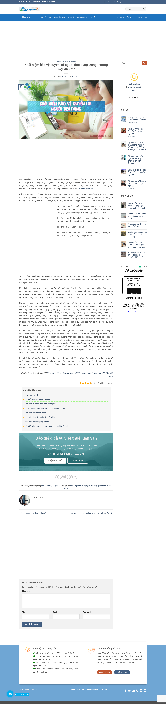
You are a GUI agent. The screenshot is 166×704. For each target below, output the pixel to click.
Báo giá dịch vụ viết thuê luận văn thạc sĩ (137, 118)
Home (109, 2)
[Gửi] (144, 9)
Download (81, 17)
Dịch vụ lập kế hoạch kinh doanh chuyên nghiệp (137, 183)
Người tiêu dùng (91, 486)
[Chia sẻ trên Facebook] (57, 477)
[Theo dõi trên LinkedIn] (145, 690)
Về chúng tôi (118, 2)
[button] (103, 2)
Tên (24, 612)
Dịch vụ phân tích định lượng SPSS (133, 87)
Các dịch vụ (129, 2)
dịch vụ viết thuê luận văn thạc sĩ (78, 445)
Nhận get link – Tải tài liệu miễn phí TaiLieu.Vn (89, 513)
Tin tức (93, 17)
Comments (132, 122)
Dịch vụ (28, 17)
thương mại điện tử (87, 189)
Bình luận (26, 591)
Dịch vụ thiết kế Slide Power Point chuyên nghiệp (137, 172)
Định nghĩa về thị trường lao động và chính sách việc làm (136, 244)
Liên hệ (144, 2)
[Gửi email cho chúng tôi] (133, 690)
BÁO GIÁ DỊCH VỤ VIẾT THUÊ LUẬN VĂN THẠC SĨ (37, 2)
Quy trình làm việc (57, 17)
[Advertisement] (83, 39)
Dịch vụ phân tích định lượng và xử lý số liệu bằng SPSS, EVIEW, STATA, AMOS (137, 146)
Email (55, 612)
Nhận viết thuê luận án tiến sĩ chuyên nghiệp (136, 131)
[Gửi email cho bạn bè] (66, 477)
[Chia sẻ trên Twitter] (62, 477)
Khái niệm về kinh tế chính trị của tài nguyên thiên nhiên (136, 254)
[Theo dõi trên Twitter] (129, 690)
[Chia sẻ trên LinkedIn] (75, 477)
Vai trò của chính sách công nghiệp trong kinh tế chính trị (137, 205)
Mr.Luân (75, 76)
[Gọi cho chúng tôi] (137, 690)
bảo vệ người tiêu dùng (78, 486)
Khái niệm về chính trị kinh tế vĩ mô (137, 225)
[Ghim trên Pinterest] (71, 477)
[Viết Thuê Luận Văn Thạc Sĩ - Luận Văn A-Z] (29, 9)
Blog (137, 2)
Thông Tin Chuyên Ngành (66, 61)
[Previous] (127, 87)
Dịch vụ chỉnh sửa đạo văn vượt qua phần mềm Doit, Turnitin (135, 159)
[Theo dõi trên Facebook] (125, 690)
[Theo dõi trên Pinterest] (141, 690)
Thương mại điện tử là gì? (34, 513)
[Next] (140, 87)
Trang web (87, 612)
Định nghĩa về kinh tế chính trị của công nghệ (137, 215)
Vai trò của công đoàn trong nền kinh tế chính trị (137, 234)
